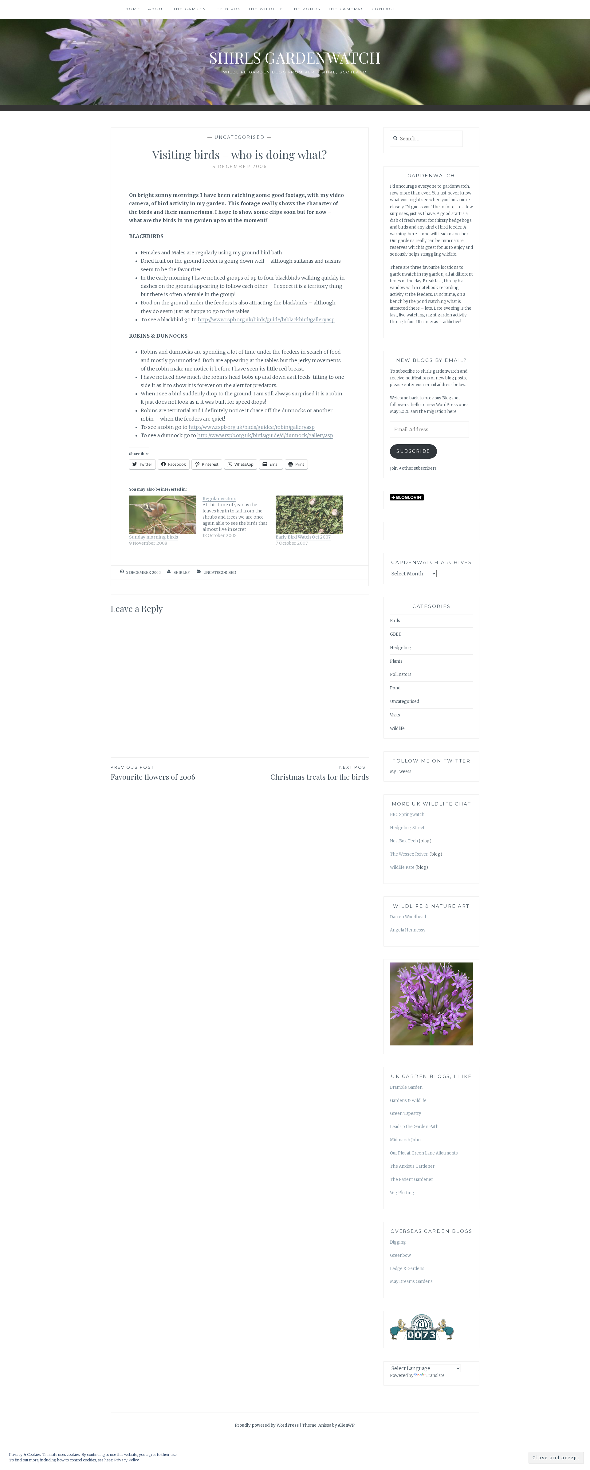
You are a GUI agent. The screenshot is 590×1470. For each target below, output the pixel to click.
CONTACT (384, 8)
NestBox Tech (404, 841)
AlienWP (346, 1425)
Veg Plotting (402, 1192)
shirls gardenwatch (295, 57)
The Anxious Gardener (412, 1166)
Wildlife (397, 728)
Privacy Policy (126, 1460)
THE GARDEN (189, 8)
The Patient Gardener (411, 1179)
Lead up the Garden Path (414, 1126)
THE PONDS (306, 8)
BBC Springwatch (407, 814)
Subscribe (413, 451)
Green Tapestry (405, 1113)
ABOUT (157, 8)
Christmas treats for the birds (319, 773)
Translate (435, 1375)
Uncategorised (239, 137)
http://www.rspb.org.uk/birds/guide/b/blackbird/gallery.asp (266, 319)
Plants (396, 661)
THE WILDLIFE (266, 8)
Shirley (182, 572)
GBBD (396, 634)
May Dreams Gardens (411, 1281)
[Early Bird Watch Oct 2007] (309, 515)
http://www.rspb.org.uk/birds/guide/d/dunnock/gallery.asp (265, 435)
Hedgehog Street (407, 827)
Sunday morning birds (153, 537)
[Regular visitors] (239, 517)
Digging (398, 1242)
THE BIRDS (227, 8)
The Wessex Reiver (409, 854)
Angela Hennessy (407, 930)
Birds (395, 620)
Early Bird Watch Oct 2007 (303, 537)
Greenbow (400, 1255)
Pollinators (400, 674)
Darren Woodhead (408, 916)
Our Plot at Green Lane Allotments (424, 1153)
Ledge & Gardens (407, 1268)
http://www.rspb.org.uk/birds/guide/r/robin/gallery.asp (252, 427)
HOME (132, 8)
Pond (395, 688)
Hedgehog (400, 647)
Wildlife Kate (402, 867)
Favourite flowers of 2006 (153, 773)
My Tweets (400, 771)
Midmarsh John (405, 1140)
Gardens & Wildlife (408, 1100)
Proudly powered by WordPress (267, 1425)
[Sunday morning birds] (162, 515)
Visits (395, 715)
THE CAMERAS (346, 8)
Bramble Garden (406, 1087)
